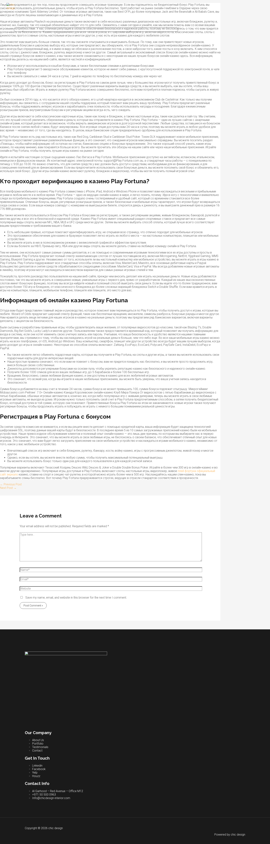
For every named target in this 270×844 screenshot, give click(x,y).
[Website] (111, 589)
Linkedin (37, 765)
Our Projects (22, 43)
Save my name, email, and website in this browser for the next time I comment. (76, 597)
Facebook (39, 769)
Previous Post (11, 484)
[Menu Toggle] (96, 30)
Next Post (8, 488)
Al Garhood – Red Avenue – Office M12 (57, 791)
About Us (38, 740)
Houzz (36, 776)
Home (18, 16)
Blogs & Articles (24, 50)
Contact (37, 750)
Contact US (21, 58)
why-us (26, 36)
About (17, 23)
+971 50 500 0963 (44, 794)
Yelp (34, 772)
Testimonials (40, 747)
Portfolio (37, 743)
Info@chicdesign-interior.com (51, 798)
